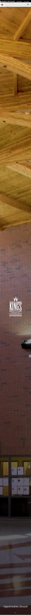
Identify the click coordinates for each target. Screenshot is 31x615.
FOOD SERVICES (26, 1)
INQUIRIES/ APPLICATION (8, 1)
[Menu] (28, 4)
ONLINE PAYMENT (19, 1)
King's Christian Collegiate (2, 4)
